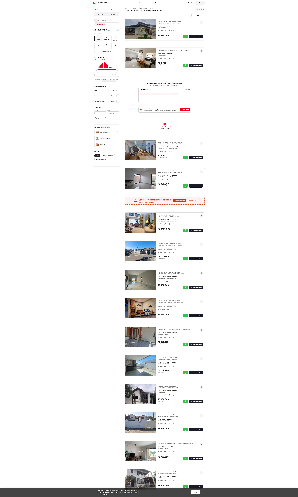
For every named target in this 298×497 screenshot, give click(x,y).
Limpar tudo (145, 100)
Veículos (147, 3)
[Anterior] (150, 36)
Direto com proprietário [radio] (107, 155)
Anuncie (157, 3)
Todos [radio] (97, 155)
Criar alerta (186, 109)
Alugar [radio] (113, 14)
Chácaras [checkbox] (115, 47)
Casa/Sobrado (144, 93)
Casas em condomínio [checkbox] (115, 39)
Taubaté (134, 8)
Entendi (195, 492)
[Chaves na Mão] (100, 3)
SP (130, 8)
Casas (126, 8)
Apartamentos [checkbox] (107, 39)
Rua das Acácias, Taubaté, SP (158, 93)
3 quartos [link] (150, 8)
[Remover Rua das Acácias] (104, 24)
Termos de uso (127, 492)
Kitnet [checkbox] (106, 47)
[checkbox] (106, 132)
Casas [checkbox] (98, 39)
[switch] (106, 30)
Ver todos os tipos (106, 51)
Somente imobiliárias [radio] (101, 159)
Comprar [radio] (100, 14)
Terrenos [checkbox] (98, 47)
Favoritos (191, 3)
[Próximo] (153, 36)
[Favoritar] (201, 22)
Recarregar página (180, 200)
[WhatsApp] (185, 36)
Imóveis (138, 3)
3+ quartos (173, 93)
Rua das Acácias (142, 8)
